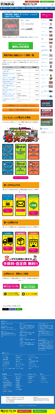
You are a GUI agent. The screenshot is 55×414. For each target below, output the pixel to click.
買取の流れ (18, 378)
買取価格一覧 (31, 376)
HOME (6, 11)
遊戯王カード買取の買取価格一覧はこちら (20, 109)
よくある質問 (19, 389)
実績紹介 (30, 378)
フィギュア (43, 20)
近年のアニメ (44, 62)
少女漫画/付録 (44, 55)
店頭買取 (18, 384)
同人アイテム (44, 23)
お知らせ (43, 376)
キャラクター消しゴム (45, 87)
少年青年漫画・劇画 (45, 51)
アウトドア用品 (19, 368)
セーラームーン (44, 42)
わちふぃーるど (44, 75)
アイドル (43, 78)
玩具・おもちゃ (44, 35)
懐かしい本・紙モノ (45, 70)
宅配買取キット (19, 385)
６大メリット (31, 380)
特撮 (42, 38)
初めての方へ (19, 376)
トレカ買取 (5, 357)
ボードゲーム (44, 27)
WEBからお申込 (32, 1)
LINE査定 (18, 387)
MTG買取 (18, 357)
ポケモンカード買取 (33, 357)
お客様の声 (43, 378)
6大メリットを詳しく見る (20, 177)
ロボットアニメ (44, 58)
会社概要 (5, 378)
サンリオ (43, 82)
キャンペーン (44, 380)
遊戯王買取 (5, 359)
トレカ (42, 31)
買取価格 (12, 11)
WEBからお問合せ (25, 411)
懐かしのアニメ (44, 66)
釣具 (30, 368)
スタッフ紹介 (6, 380)
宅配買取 (18, 380)
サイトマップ (6, 389)
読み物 (29, 382)
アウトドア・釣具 (45, 96)
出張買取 (18, 382)
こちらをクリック (12, 329)
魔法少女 (43, 46)
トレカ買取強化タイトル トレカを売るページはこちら (20, 105)
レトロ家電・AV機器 (45, 92)
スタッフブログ (44, 382)
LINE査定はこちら (47, 1)
